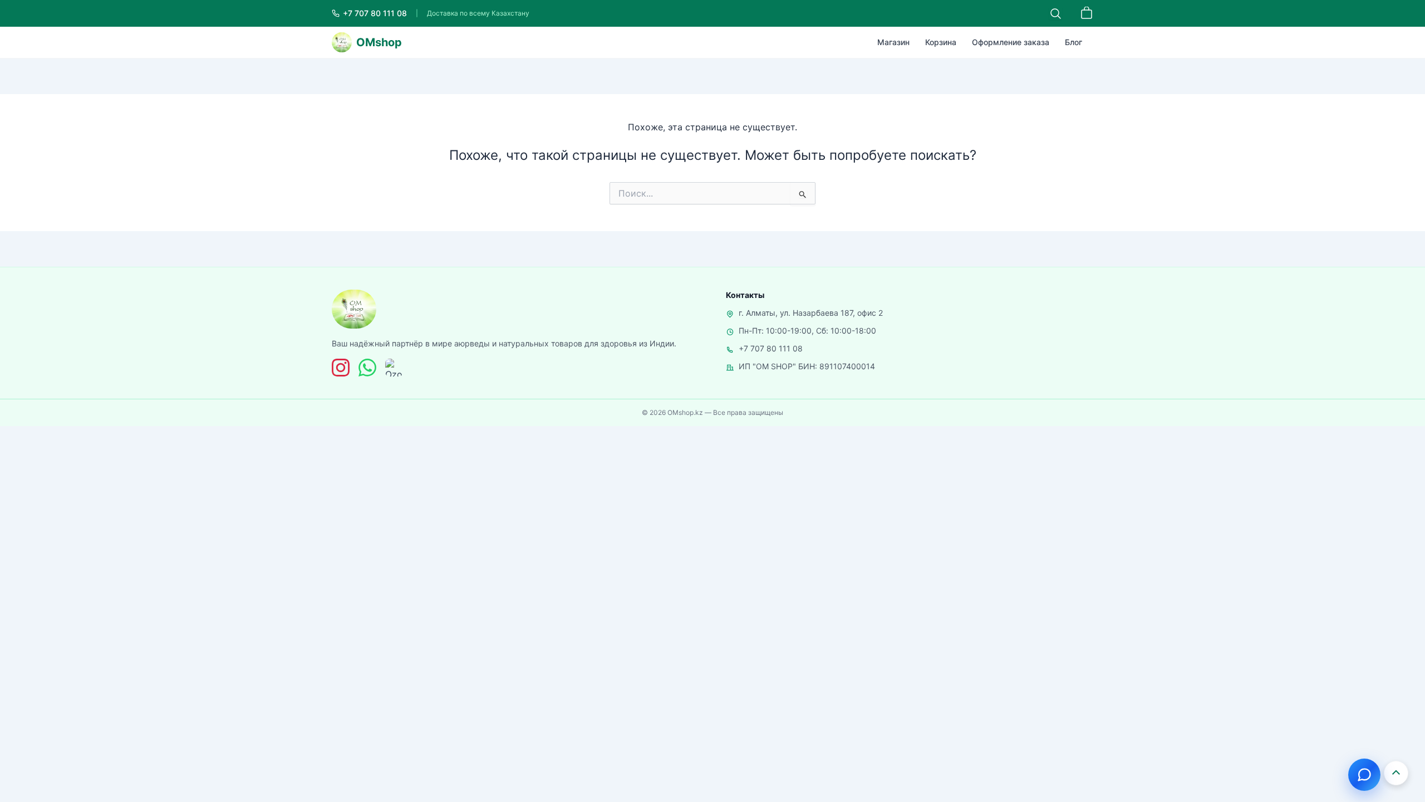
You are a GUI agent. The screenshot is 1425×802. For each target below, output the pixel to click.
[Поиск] (1055, 13)
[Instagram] (341, 367)
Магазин (893, 42)
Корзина (940, 42)
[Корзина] (1086, 13)
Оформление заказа (1010, 42)
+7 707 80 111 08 (771, 348)
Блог (1073, 42)
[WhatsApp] (367, 367)
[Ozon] (394, 367)
